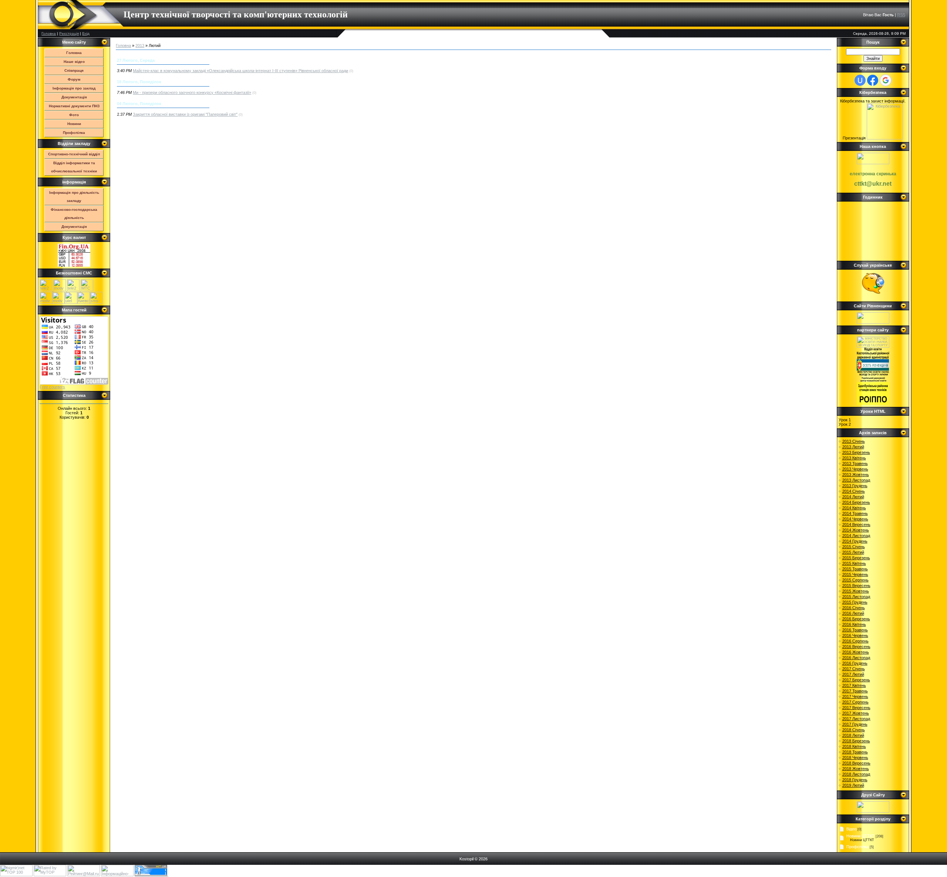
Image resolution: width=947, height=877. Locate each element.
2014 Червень (855, 519)
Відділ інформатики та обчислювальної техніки (74, 167)
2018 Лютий (853, 735)
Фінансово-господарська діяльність (74, 214)
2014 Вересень (856, 524)
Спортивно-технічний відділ (74, 154)
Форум (74, 79)
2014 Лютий (853, 497)
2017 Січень (853, 669)
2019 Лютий (853, 785)
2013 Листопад (856, 480)
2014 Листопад (856, 535)
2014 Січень (853, 491)
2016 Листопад (856, 657)
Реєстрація (69, 33)
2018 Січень (853, 730)
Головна (48, 33)
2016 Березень (856, 619)
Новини (74, 124)
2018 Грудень (854, 780)
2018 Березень (856, 741)
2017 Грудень (854, 724)
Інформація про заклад (74, 88)
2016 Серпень (855, 641)
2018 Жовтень (855, 768)
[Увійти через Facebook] (872, 80)
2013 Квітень (854, 458)
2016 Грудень (854, 663)
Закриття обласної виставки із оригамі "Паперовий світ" (185, 114)
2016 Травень (855, 630)
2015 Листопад (856, 596)
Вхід (86, 33)
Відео (851, 829)
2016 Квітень (854, 624)
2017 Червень (855, 696)
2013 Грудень (854, 485)
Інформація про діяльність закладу (74, 196)
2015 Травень (855, 569)
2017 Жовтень (855, 713)
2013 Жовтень (855, 474)
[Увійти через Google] (886, 80)
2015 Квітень (854, 563)
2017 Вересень (856, 707)
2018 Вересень (856, 763)
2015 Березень (856, 558)
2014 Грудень (854, 541)
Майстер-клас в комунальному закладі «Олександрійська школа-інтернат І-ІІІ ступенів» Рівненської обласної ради (240, 70)
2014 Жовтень (855, 530)
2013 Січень (853, 441)
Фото (74, 115)
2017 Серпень (855, 702)
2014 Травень (855, 513)
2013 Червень (855, 469)
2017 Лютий (853, 674)
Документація (74, 97)
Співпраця (74, 70)
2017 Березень (856, 680)
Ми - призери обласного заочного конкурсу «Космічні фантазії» (192, 92)
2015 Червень (855, 574)
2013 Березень (856, 452)
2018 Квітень (854, 746)
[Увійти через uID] (860, 80)
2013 (139, 45)
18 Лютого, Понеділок (139, 82)
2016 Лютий (853, 613)
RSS (901, 15)
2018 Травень (855, 752)
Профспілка (74, 133)
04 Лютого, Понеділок (139, 103)
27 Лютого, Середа (136, 60)
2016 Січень (853, 608)
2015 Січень (853, 546)
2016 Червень (855, 635)
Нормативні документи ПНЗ (74, 106)
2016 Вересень (856, 646)
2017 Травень (855, 691)
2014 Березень (856, 502)
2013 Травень (855, 463)
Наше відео (74, 62)
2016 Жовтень (855, 652)
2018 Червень (855, 757)
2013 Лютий (853, 447)
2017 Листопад (856, 718)
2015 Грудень (854, 602)
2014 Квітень (854, 508)
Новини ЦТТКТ (860, 836)
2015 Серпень (855, 580)
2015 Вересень (856, 585)
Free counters (52, 387)
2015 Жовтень (855, 591)
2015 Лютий (853, 552)
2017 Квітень (854, 685)
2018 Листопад (856, 774)
